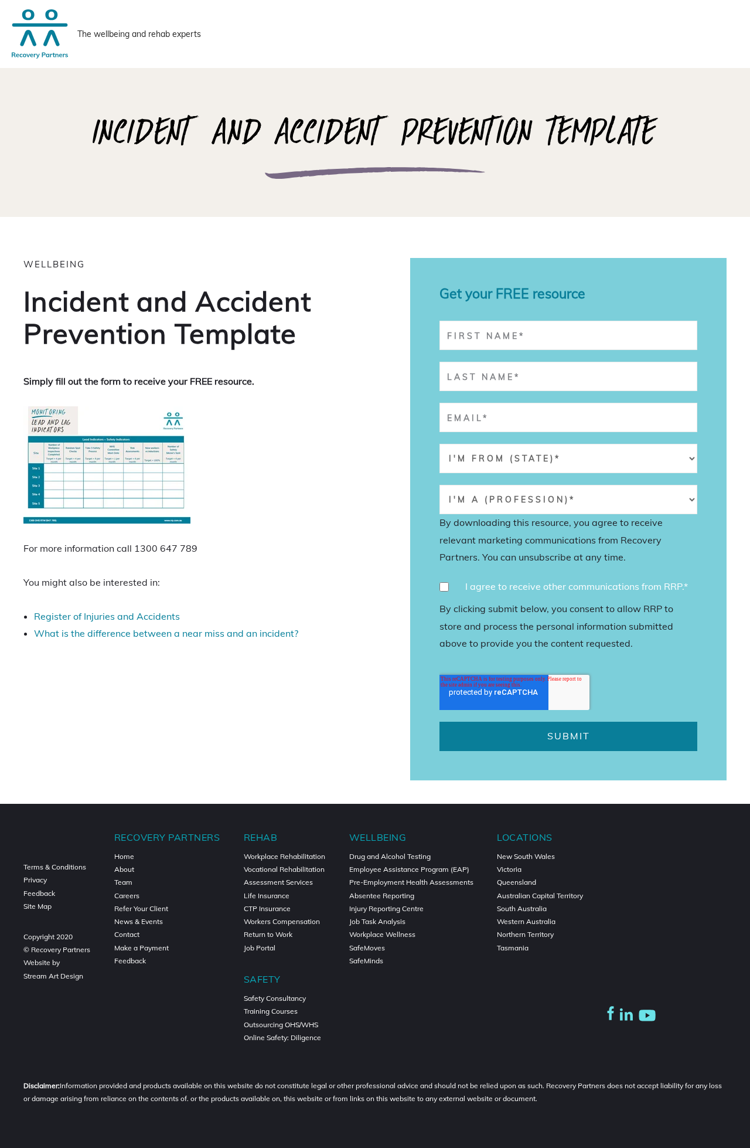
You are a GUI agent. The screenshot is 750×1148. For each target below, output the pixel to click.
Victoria (509, 869)
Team (123, 882)
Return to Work (268, 934)
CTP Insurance (267, 908)
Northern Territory (525, 934)
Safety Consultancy (275, 998)
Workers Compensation (282, 921)
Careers (126, 895)
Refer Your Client (141, 908)
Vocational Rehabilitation (284, 869)
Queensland (516, 882)
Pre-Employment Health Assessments (411, 882)
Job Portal (259, 947)
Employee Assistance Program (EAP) (409, 869)
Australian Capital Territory (540, 895)
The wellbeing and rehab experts (139, 34)
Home (124, 856)
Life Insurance (266, 895)
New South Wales (526, 856)
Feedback (39, 893)
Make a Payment (141, 947)
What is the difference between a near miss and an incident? (166, 633)
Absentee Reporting (381, 895)
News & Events (138, 921)
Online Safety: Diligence (282, 1037)
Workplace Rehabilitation (284, 856)
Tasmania (513, 947)
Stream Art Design (53, 976)
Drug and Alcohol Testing (390, 856)
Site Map (37, 906)
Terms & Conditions (54, 866)
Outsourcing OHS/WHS (281, 1024)
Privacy (35, 879)
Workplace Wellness (382, 934)
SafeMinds (366, 960)
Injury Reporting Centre (386, 908)
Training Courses (271, 1011)
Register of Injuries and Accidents (107, 616)
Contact (126, 934)
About (124, 869)
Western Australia (526, 921)
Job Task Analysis (377, 921)
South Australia (522, 908)
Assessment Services (278, 882)
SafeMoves (367, 947)
